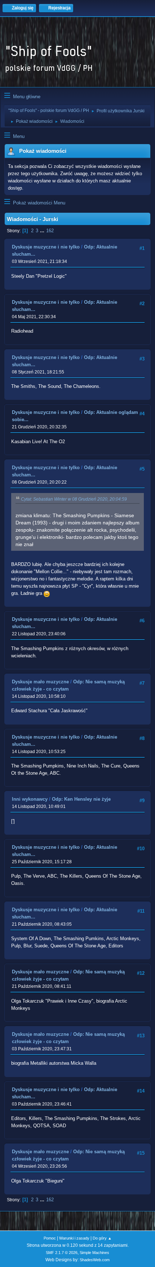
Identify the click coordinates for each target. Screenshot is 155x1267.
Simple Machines (94, 1252)
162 (50, 230)
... (43, 230)
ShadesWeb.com (95, 1260)
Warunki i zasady (74, 1238)
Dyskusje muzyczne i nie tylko (46, 247)
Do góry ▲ (102, 1238)
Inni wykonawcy (30, 799)
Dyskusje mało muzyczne (40, 681)
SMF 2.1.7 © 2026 (62, 1252)
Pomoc (50, 1238)
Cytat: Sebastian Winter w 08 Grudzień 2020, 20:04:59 (74, 499)
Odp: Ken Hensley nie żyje (81, 799)
